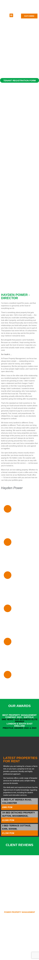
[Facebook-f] (19, 949)
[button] (11, 15)
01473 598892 (19, 923)
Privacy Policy (19, 955)
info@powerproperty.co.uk (19, 925)
